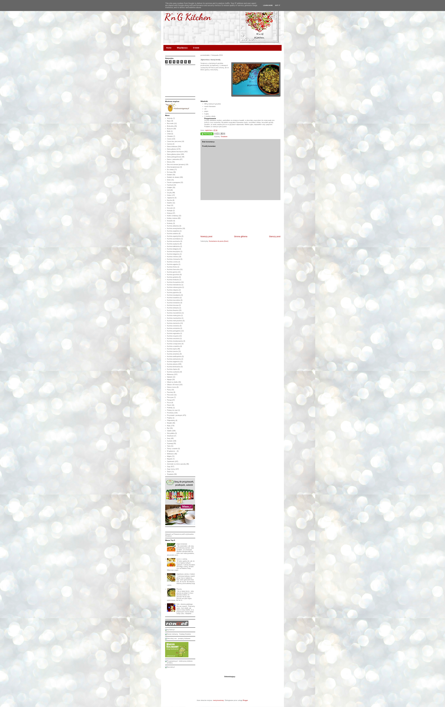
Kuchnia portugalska (174, 331)
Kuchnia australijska (174, 239)
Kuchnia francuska (173, 269)
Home (168, 48)
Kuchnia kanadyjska (174, 295)
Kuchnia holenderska (174, 285)
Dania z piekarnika (173, 159)
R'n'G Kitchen (188, 16)
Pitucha (179, 589)
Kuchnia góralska (173, 277)
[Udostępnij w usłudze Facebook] (222, 133)
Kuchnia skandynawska (175, 341)
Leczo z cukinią (181, 559)
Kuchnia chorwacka (173, 259)
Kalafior (169, 203)
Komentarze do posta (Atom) (218, 241)
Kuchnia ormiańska (173, 328)
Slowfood (170, 436)
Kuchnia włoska (172, 364)
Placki (169, 405)
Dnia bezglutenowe (173, 167)
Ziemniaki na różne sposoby (176, 464)
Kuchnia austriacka (173, 241)
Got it (277, 5)
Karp (168, 205)
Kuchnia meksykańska (174, 321)
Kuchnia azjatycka (173, 244)
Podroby (170, 408)
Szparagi (170, 443)
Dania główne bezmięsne (175, 151)
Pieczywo (170, 397)
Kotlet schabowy (172, 216)
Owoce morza (171, 387)
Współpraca (182, 48)
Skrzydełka (171, 433)
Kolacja (169, 213)
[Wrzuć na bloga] (217, 133)
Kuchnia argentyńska (174, 236)
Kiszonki (170, 208)
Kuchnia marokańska (174, 318)
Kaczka (169, 200)
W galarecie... (171, 451)
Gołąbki (169, 187)
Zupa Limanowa (181, 544)
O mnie (196, 48)
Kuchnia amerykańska (174, 228)
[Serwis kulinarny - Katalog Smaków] (178, 634)
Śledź (169, 471)
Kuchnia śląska (172, 369)
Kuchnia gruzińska (173, 274)
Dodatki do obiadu (173, 177)
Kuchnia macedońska (174, 313)
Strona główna (240, 236)
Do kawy (170, 172)
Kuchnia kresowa (172, 305)
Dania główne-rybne (173, 154)
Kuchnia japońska (173, 292)
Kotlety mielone (172, 218)
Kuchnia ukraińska (173, 354)
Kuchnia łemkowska (173, 367)
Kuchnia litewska (172, 310)
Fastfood (170, 185)
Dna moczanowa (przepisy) (176, 164)
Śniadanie (224, 136)
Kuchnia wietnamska (174, 359)
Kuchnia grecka (172, 272)
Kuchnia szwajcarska (174, 344)
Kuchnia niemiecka (173, 323)
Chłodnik (170, 136)
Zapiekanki (170, 461)
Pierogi (169, 400)
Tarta (168, 446)
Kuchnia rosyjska (173, 336)
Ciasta (169, 139)
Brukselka (170, 126)
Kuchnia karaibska (173, 297)
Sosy (168, 438)
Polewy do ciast (172, 410)
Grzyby (169, 192)
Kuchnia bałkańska (173, 246)
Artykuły (170, 118)
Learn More (268, 5)
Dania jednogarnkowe (174, 157)
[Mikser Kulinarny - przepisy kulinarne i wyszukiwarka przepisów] (176, 657)
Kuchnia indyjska (172, 290)
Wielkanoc (170, 454)
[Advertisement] (240, 217)
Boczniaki (170, 123)
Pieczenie (170, 395)
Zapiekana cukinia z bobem (185, 574)
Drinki (169, 180)
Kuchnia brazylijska (173, 251)
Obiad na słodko (172, 382)
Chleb (169, 134)
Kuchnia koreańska (173, 303)
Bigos (169, 121)
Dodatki (169, 175)
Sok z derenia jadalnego (184, 604)
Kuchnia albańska (173, 226)
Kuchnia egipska (172, 264)
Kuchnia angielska (173, 231)
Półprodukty (171, 420)
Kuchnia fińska (172, 267)
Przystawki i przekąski (174, 415)
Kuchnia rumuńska (173, 338)
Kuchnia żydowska (173, 372)
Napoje (169, 379)
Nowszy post (206, 236)
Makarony (170, 374)
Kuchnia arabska (172, 233)
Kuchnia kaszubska (173, 300)
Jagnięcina (170, 198)
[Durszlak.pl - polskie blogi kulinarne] (170, 667)
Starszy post (274, 236)
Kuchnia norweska (173, 326)
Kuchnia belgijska (173, 249)
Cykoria (169, 144)
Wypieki (169, 459)
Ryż (168, 428)
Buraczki (170, 129)
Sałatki (169, 431)
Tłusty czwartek (172, 448)
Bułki (168, 131)
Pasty (169, 390)
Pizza (169, 402)
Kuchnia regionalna (173, 333)
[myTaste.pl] (169, 630)
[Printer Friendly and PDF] (206, 134)
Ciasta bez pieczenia (174, 141)
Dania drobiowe (172, 146)
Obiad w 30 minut (173, 384)
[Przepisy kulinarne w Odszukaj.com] (177, 638)
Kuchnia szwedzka (173, 346)
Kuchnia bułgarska (173, 254)
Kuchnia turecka (172, 351)
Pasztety (170, 392)
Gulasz (169, 195)
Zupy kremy (171, 469)
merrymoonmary (218, 700)
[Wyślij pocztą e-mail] (215, 133)
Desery (169, 162)
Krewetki (170, 221)
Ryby (168, 425)
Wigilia (169, 456)
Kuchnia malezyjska (174, 315)
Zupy (168, 466)
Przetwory (170, 413)
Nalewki (169, 377)
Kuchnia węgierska (173, 361)
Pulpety (169, 418)
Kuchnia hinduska (173, 280)
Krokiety (170, 223)
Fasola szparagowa (173, 182)
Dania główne (171, 149)
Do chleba (170, 169)
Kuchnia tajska (172, 349)
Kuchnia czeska (172, 262)
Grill (168, 190)
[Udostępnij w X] (220, 133)
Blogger (245, 700)
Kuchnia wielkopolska (174, 356)
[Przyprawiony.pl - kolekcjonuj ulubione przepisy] (180, 663)
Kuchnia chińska (172, 256)
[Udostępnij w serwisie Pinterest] (224, 133)
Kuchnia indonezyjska (174, 287)
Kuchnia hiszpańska (174, 282)
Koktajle (169, 210)
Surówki (169, 441)
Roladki (169, 423)
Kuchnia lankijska (173, 308)
